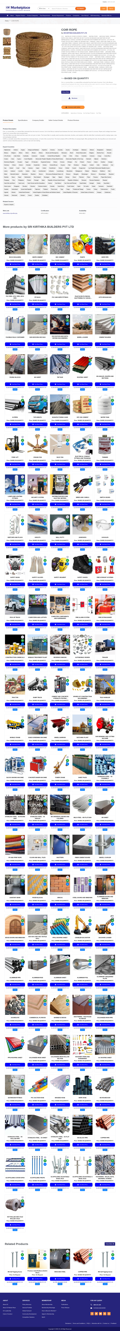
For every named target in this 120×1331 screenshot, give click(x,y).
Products (68, 15)
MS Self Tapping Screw (15, 1272)
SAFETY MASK (15, 577)
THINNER (105, 457)
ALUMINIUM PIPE (15, 977)
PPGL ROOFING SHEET (60, 937)
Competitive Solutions (28, 1317)
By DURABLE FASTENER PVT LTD (15, 1282)
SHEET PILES (82, 777)
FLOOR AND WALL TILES (38, 857)
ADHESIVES (82, 537)
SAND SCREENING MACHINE (37, 737)
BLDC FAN (60, 457)
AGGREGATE (15, 1017)
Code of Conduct (7, 1314)
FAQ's (88, 1323)
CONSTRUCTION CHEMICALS (15, 657)
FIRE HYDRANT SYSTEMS (105, 577)
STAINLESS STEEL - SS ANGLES (37, 817)
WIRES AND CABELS (82, 497)
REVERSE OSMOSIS (60, 657)
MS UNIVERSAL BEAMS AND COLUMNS (60, 817)
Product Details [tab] (8, 120)
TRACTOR (15, 697)
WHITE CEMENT (37, 257)
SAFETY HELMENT (60, 577)
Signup (111, 8)
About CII (5, 1304)
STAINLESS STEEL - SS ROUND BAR (15, 817)
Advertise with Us (96, 1323)
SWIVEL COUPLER (105, 857)
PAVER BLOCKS (37, 897)
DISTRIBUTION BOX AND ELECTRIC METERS (60, 497)
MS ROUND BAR (105, 1097)
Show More (65, 92)
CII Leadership (7, 1310)
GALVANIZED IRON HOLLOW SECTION (60, 1057)
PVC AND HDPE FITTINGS (60, 297)
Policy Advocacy (26, 1304)
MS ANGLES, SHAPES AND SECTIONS (105, 377)
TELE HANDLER (105, 697)
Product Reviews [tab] (73, 120)
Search (81, 8)
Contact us (106, 1323)
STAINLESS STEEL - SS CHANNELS (105, 777)
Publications (64, 1304)
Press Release (65, 1307)
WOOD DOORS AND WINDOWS (15, 937)
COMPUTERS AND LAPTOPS (37, 617)
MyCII (43, 1317)
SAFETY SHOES (82, 577)
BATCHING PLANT (82, 737)
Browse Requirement (58, 15)
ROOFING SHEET (82, 377)
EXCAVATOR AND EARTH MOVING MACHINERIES (60, 337)
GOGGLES (105, 537)
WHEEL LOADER (82, 337)
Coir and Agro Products (89, 113)
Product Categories (32, 15)
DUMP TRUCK (37, 697)
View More (15, 269)
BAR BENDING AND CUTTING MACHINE (105, 737)
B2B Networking (95, 15)
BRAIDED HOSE (60, 1097)
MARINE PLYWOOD (60, 1017)
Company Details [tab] (38, 120)
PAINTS (82, 257)
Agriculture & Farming (76, 113)
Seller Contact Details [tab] (56, 120)
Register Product (20, 15)
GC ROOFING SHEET (105, 1057)
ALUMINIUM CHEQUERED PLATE (105, 977)
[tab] (7, 32)
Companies (76, 15)
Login (103, 8)
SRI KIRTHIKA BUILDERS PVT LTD (75, 33)
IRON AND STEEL (60, 1272)
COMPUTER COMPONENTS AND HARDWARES (60, 617)
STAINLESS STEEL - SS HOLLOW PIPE (15, 1137)
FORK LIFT (15, 457)
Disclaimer (68, 1323)
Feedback (113, 1323)
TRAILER (105, 657)
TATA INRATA (37, 417)
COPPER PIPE (104, 1137)
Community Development (29, 1314)
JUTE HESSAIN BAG (105, 297)
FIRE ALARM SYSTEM (82, 617)
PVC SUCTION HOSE (37, 1097)
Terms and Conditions (79, 1323)
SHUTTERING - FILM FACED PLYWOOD (82, 1017)
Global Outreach (27, 1310)
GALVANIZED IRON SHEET (37, 1057)
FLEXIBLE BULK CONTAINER (15, 337)
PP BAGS (37, 297)
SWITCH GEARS (105, 497)
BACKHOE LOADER (105, 937)
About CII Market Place (9, 1307)
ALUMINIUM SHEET (60, 977)
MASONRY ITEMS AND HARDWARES (82, 1057)
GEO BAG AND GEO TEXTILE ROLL (37, 937)
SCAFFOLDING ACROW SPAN (15, 1177)
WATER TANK (105, 417)
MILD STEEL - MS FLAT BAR (82, 817)
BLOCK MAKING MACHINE (15, 777)
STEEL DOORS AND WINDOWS (82, 897)
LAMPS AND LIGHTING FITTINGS (15, 497)
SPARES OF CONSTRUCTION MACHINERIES (82, 697)
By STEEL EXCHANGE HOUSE (60, 1282)
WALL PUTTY (60, 537)
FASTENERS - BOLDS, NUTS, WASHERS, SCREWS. (105, 1177)
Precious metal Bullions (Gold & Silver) (37, 1271)
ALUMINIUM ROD (37, 977)
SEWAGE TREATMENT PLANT (37, 657)
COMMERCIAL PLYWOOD (37, 1017)
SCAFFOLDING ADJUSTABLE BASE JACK (60, 1177)
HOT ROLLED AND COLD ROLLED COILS (15, 1217)
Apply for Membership (48, 1314)
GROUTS (37, 537)
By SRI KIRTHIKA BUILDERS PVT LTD (15, 267)
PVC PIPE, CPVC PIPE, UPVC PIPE (15, 297)
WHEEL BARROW (60, 737)
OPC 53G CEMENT (82, 417)
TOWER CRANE (60, 777)
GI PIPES (15, 417)
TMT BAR (60, 377)
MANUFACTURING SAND (60, 417)
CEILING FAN (37, 457)
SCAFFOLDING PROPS (37, 1177)
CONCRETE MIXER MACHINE (37, 777)
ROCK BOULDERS (15, 257)
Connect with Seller (74, 107)
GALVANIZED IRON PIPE (105, 1017)
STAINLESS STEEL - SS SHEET (37, 1137)
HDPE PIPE (104, 257)
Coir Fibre (98, 113)
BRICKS (60, 897)
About (12, 15)
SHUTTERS (60, 857)
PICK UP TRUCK (15, 617)
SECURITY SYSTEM (37, 497)
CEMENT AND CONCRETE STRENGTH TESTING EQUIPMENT (60, 697)
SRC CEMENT (60, 257)
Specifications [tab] (22, 120)
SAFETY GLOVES (37, 577)
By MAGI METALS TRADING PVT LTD (37, 1282)
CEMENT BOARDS (105, 337)
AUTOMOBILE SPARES (82, 657)
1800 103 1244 (111, 2)
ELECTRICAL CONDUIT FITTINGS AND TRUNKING (82, 457)
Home (7, 21)
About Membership (47, 1304)
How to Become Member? (49, 1310)
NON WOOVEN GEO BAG (38, 337)
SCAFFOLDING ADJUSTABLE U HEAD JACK (83, 1177)
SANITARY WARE (15, 897)
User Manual (84, 15)
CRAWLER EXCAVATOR (82, 937)
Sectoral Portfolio (27, 1307)
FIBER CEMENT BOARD (82, 857)
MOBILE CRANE (15, 737)
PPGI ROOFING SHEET (15, 1057)
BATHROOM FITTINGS (15, 1097)
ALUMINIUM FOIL (82, 977)
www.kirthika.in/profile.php (10, 213)
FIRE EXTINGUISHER (105, 617)
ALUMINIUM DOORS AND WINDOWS (105, 897)
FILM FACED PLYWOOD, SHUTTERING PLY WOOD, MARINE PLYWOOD (82, 297)
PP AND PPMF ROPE (15, 857)
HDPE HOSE (82, 1097)
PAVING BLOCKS (15, 377)
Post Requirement (45, 15)
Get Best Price (16, 264)
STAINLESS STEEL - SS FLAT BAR (60, 1137)
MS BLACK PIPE (82, 1137)
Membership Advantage (48, 1307)
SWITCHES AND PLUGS (15, 537)
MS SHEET (37, 377)
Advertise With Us (106, 15)
